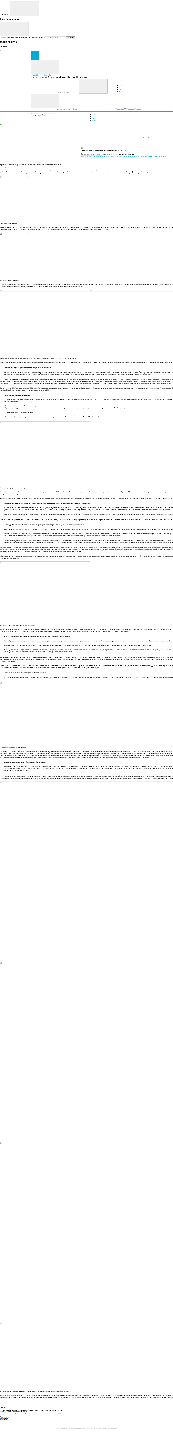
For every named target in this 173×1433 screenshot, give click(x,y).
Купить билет (48, 75)
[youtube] (94, 184)
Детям (62, 77)
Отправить (70, 38)
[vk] (122, 170)
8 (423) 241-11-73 (37, 75)
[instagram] (94, 170)
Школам (71, 77)
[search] (68, 92)
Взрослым (52, 77)
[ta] (122, 184)
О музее (35, 77)
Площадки (81, 77)
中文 (120, 87)
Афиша (43, 77)
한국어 (121, 91)
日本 (120, 85)
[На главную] (35, 55)
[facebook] (149, 170)
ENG (120, 89)
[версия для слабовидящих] (101, 136)
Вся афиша (146, 138)
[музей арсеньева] (82, 148)
